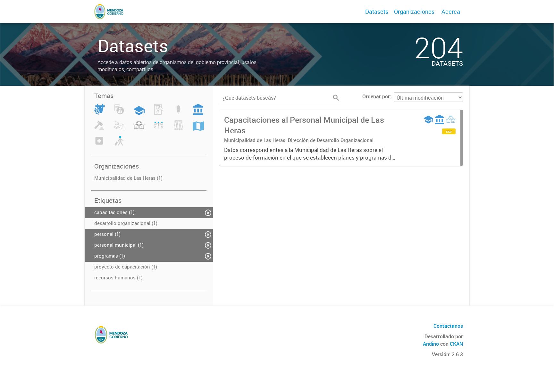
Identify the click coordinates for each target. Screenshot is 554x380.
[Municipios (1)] (139, 128)
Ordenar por (376, 96)
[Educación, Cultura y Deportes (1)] (139, 113)
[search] (336, 97)
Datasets (376, 11)
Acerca (450, 11)
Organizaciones (414, 11)
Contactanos (448, 325)
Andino (431, 343)
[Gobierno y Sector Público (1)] (198, 113)
